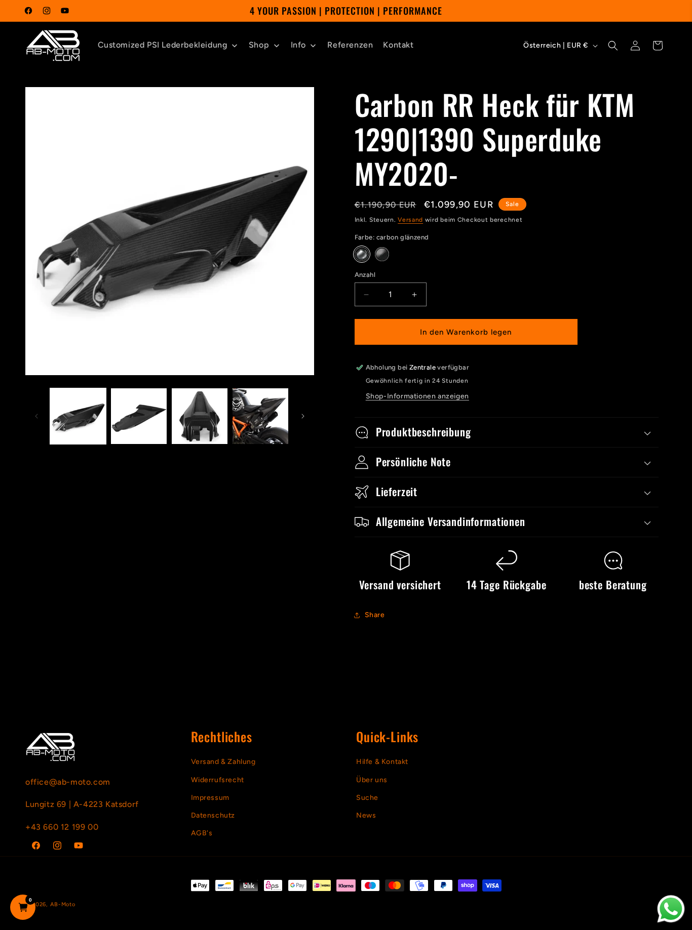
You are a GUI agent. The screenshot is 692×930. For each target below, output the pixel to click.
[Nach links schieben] (36, 416)
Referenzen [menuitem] (350, 45)
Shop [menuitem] (259, 45)
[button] (613, 45)
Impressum (210, 797)
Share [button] (375, 615)
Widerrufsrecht (217, 780)
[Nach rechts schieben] (303, 416)
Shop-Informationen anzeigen (417, 396)
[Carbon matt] (382, 254)
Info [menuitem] (298, 45)
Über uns (372, 780)
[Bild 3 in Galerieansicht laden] (199, 416)
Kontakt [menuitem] (398, 45)
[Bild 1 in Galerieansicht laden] (78, 416)
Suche (367, 797)
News (366, 815)
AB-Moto (62, 904)
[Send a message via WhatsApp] (671, 909)
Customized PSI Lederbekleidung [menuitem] (162, 45)
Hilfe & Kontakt (382, 762)
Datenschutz (213, 815)
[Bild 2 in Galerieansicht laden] (139, 416)
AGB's (202, 833)
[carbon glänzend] (362, 254)
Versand (410, 219)
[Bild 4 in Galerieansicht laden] (260, 416)
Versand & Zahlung (223, 762)
